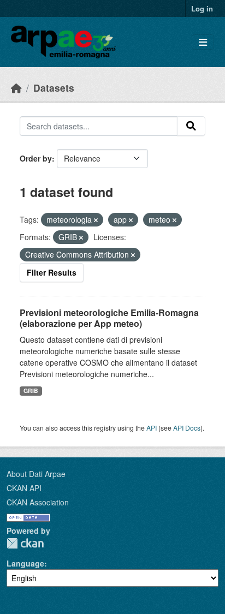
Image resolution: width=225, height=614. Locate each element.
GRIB (30, 390)
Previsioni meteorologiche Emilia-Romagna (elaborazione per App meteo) (109, 318)
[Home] (16, 87)
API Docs (186, 427)
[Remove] (96, 220)
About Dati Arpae (36, 473)
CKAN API (24, 487)
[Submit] (191, 126)
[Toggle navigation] (203, 42)
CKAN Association (38, 502)
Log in (202, 8)
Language (25, 563)
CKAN (25, 543)
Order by (36, 158)
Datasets (53, 87)
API (151, 427)
